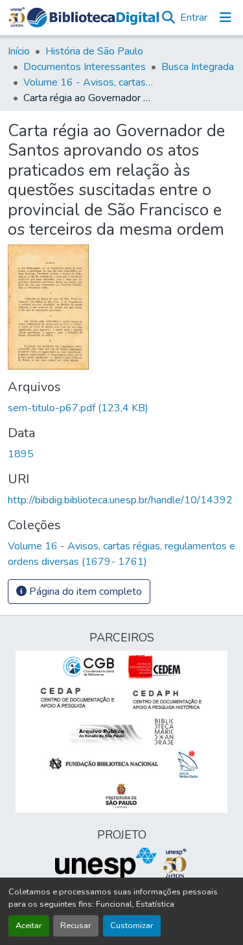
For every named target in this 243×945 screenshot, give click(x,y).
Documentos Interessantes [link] (84, 67)
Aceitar (29, 925)
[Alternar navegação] (225, 17)
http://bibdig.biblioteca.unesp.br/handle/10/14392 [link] (120, 500)
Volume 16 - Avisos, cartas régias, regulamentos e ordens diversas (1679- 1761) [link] (88, 82)
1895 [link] (21, 454)
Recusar (75, 925)
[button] (93, 17)
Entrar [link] (193, 17)
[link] (121, 408)
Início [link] (19, 51)
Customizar (132, 925)
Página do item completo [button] (84, 591)
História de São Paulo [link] (94, 51)
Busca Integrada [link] (197, 67)
